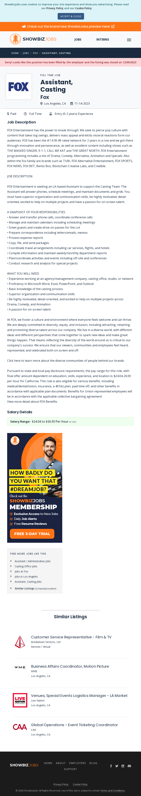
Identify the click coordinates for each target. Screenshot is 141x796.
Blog (93, 763)
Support (70, 769)
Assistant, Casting (56, 53)
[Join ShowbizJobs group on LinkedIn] (123, 766)
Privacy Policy (55, 8)
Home (15, 53)
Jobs (78, 39)
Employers (77, 763)
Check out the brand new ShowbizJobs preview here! (69, 26)
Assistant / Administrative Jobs (33, 561)
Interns (102, 39)
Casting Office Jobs (26, 566)
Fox (35, 53)
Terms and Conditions (112, 790)
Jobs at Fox (21, 571)
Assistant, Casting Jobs (28, 581)
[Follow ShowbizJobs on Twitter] (116, 766)
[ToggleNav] (129, 39)
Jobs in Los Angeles (26, 576)
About (61, 763)
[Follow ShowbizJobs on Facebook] (111, 766)
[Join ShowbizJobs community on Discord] (129, 766)
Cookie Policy (83, 8)
